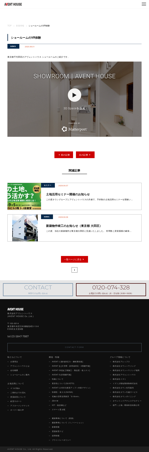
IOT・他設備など (59, 405)
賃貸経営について (18, 397)
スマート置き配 (58, 409)
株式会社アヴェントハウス (124, 374)
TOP (9, 26)
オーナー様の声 (17, 410)
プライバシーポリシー (61, 440)
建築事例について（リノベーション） (68, 422)
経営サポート (16, 401)
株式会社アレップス (121, 361)
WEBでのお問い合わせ (38, 290)
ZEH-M (55, 400)
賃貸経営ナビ (57, 431)
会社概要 (14, 370)
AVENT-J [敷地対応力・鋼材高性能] (67, 361)
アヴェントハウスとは (20, 366)
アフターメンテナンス (20, 405)
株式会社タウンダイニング (124, 396)
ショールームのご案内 (20, 374)
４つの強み (15, 388)
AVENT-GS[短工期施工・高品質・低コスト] (71, 370)
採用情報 (56, 435)
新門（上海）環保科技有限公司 (126, 405)
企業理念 (14, 361)
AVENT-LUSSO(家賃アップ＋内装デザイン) (71, 387)
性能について (57, 379)
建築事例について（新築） (63, 418)
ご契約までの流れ (18, 392)
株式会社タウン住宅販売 (123, 387)
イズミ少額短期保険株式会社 (125, 383)
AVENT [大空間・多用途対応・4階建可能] (71, 366)
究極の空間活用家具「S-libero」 (66, 396)
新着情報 (20, 26)
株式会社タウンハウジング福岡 (126, 370)
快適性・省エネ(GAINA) (62, 392)
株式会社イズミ (119, 379)
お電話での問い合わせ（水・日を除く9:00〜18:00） (111, 290)
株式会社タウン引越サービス (125, 392)
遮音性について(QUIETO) (63, 383)
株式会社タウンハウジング (124, 366)
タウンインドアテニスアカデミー (127, 400)
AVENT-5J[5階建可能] (61, 374)
